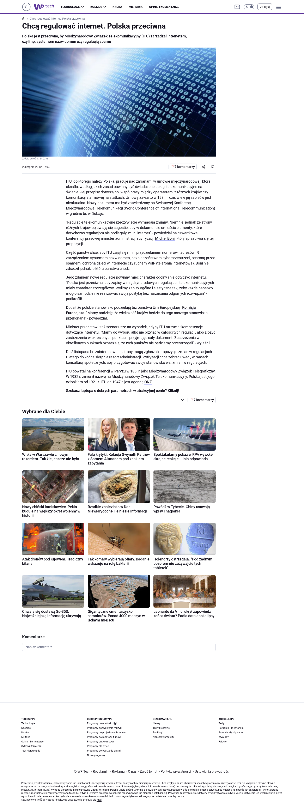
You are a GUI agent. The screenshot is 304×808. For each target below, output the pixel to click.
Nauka (117, 6)
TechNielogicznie (30, 750)
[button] (249, 6)
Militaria (135, 6)
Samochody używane (231, 732)
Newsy (156, 723)
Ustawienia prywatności (211, 771)
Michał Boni (165, 238)
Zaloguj (265, 6)
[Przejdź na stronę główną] (26, 10)
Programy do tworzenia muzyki (104, 728)
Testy (221, 723)
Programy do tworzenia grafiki (104, 750)
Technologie (70, 6)
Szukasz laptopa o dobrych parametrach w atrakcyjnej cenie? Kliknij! (122, 390)
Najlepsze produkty (163, 737)
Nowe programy (96, 755)
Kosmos (96, 6)
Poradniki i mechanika (231, 728)
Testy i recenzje (161, 728)
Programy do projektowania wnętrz (106, 732)
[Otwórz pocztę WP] (237, 7)
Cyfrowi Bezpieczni (31, 746)
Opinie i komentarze (164, 6)
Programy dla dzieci (98, 746)
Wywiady (224, 737)
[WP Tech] (47, 7)
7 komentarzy (185, 167)
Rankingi (158, 732)
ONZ (148, 382)
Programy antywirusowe (100, 741)
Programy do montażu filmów (104, 737)
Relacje (222, 741)
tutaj (99, 799)
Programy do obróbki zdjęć (102, 723)
